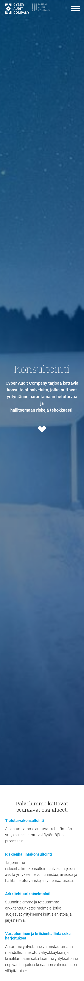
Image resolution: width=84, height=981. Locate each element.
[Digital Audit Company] (44, 8)
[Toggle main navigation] (75, 8)
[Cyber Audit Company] (17, 8)
